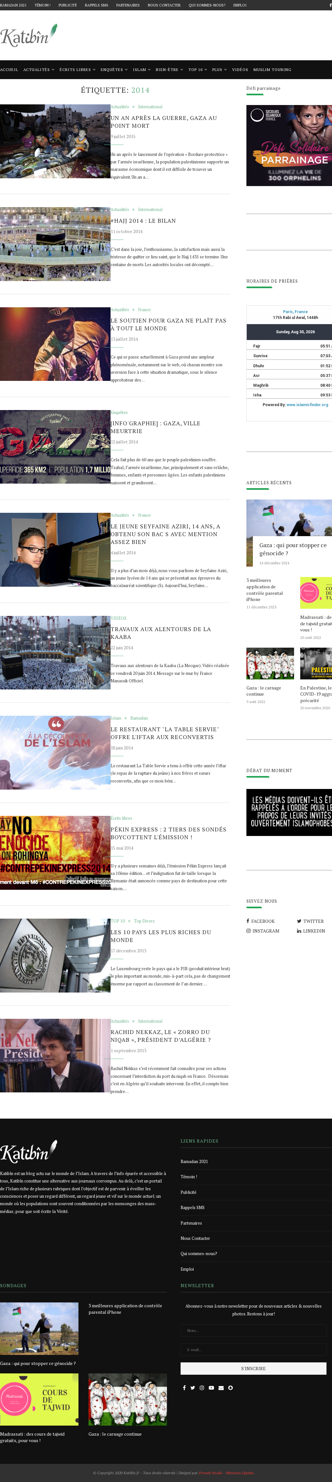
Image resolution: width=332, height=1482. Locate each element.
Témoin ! (43, 5)
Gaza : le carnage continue (263, 691)
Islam (139, 69)
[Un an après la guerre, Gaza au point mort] (55, 141)
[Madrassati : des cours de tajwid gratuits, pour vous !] (39, 1399)
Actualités (36, 69)
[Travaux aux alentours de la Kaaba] (55, 653)
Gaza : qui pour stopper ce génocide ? (38, 1363)
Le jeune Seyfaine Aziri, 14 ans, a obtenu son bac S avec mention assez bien (165, 534)
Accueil (9, 69)
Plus (217, 69)
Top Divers (144, 921)
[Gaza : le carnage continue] (270, 663)
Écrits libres (75, 69)
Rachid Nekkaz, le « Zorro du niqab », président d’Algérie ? (161, 1035)
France (144, 309)
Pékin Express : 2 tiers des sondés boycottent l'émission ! (169, 833)
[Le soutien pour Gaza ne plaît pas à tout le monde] (55, 344)
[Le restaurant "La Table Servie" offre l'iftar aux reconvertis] (55, 753)
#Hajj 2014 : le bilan (143, 220)
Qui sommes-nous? (207, 5)
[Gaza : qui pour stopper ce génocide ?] (39, 1328)
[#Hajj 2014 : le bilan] (55, 244)
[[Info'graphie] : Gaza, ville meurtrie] (55, 447)
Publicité (68, 5)
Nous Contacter (164, 5)
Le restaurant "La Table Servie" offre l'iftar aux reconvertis (165, 733)
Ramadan (139, 718)
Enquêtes (112, 69)
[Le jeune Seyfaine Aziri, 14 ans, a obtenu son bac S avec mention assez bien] (55, 550)
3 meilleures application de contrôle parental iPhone (264, 589)
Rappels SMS (96, 5)
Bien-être (167, 69)
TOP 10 (195, 69)
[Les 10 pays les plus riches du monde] (55, 956)
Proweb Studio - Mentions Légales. (227, 1472)
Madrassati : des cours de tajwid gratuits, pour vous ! (32, 1437)
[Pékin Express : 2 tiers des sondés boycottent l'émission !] (55, 853)
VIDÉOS (240, 69)
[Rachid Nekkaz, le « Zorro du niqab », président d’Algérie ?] (55, 1056)
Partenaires (128, 5)
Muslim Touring (272, 69)
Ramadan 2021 (13, 5)
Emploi (239, 5)
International (150, 107)
